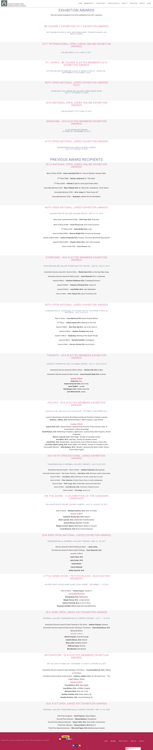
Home (105, 741)
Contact (141, 741)
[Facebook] (73, 745)
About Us (133, 741)
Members (113, 741)
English (131, 748)
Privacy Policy (123, 741)
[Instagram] (76, 745)
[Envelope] (79, 745)
